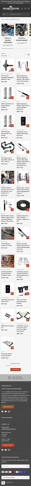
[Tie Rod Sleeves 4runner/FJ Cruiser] (7, 233)
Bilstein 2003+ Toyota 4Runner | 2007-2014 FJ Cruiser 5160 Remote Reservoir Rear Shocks (7, 218)
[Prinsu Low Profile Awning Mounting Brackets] (23, 289)
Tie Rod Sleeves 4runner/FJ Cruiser (6, 244)
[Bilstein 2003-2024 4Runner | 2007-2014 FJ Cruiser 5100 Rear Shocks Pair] (23, 93)
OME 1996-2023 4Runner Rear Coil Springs (6, 133)
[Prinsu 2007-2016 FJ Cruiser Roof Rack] (7, 343)
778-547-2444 (5, 427)
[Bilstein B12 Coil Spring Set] (7, 315)
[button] (25, 8)
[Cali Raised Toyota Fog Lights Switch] (7, 289)
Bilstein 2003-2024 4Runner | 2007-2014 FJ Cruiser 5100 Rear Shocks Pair (23, 106)
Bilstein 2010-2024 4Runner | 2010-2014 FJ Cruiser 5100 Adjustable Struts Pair (23, 246)
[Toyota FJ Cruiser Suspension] (8, 30)
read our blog (8, 406)
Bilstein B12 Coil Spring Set (7, 326)
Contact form (8, 445)
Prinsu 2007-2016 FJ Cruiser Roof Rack (6, 354)
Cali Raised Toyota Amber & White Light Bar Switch (22, 133)
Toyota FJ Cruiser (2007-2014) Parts (12, 19)
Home (3, 19)
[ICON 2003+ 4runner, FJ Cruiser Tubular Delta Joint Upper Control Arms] (23, 315)
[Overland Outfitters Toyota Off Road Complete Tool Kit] (7, 261)
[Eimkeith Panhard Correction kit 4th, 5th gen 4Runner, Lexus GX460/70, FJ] (7, 177)
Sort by (3, 53)
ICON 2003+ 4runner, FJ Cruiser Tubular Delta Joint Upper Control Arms (23, 328)
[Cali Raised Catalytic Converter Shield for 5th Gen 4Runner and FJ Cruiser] (23, 261)
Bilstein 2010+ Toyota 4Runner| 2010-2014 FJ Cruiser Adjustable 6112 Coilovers (23, 190)
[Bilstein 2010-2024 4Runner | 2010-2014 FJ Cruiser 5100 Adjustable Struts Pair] (23, 233)
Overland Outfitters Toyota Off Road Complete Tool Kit (6, 273)
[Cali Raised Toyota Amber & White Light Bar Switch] (23, 121)
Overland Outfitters (9, 482)
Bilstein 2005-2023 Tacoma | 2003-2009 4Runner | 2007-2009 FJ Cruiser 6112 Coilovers (23, 78)
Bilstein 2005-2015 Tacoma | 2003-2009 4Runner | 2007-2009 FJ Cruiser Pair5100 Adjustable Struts (23, 161)
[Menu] (28, 8)
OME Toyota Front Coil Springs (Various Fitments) (7, 105)
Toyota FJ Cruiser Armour (21, 39)
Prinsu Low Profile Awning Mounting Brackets (22, 301)
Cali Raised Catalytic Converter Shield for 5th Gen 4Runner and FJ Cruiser (22, 274)
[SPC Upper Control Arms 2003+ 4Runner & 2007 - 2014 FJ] (7, 147)
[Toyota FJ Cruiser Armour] (21, 30)
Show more (15, 369)
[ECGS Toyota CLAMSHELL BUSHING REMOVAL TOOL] (7, 65)
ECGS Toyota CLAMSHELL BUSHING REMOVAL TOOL (7, 77)
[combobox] (15, 14)
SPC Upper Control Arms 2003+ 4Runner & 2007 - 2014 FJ (7, 159)
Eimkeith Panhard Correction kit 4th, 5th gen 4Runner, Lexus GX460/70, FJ (7, 190)
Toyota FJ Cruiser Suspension (8, 40)
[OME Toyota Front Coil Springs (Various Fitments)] (7, 93)
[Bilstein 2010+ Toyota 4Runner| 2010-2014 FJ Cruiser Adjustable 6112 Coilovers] (23, 177)
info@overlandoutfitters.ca (9, 429)
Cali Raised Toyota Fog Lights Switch (7, 300)
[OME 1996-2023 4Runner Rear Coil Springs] (7, 121)
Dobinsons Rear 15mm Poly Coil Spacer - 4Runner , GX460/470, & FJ (23, 218)
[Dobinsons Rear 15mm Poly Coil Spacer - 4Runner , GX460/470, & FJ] (23, 205)
